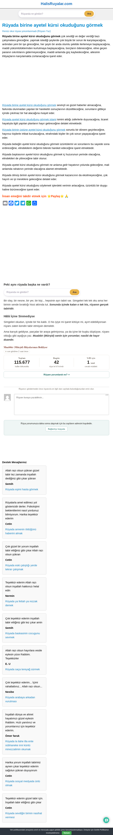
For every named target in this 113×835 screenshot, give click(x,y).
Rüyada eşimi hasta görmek (21, 489)
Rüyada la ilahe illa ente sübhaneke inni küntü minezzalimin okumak (19, 745)
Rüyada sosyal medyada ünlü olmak (22, 783)
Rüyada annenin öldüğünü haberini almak (20, 531)
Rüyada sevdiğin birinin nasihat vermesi (23, 815)
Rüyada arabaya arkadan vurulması (20, 699)
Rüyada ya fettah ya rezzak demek (21, 603)
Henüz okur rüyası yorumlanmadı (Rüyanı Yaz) (26, 31)
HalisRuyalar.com (56, 3)
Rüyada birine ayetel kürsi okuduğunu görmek (52, 25)
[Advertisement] (56, 81)
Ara (89, 13)
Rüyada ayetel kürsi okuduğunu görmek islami (29, 119)
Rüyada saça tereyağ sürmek (22, 669)
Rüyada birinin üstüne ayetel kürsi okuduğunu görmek (33, 129)
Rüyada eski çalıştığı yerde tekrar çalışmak (21, 567)
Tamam (67, 833)
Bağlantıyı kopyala (56, 429)
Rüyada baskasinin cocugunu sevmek (22, 635)
